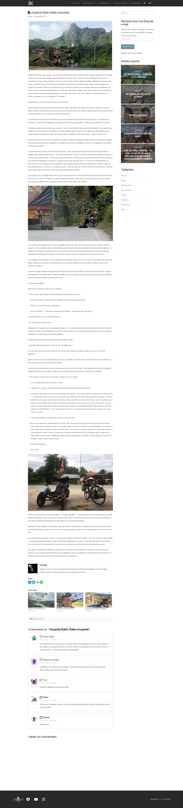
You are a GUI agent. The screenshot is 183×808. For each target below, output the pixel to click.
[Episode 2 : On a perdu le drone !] (70, 600)
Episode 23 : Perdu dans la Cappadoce (95, 609)
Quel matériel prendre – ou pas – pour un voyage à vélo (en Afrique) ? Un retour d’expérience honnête (138, 154)
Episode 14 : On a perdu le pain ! (36, 609)
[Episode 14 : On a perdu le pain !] (41, 600)
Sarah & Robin (125, 205)
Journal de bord (126, 190)
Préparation (125, 200)
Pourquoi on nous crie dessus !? (138, 135)
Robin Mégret (161, 799)
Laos (37, 619)
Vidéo (123, 210)
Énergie (123, 180)
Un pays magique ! (138, 115)
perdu (42, 619)
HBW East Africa (126, 185)
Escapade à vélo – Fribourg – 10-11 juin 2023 (138, 75)
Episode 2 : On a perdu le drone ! (65, 609)
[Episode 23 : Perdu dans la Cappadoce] (98, 600)
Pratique (124, 195)
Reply (33, 643)
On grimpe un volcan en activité (138, 95)
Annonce (124, 176)
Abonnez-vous (127, 46)
